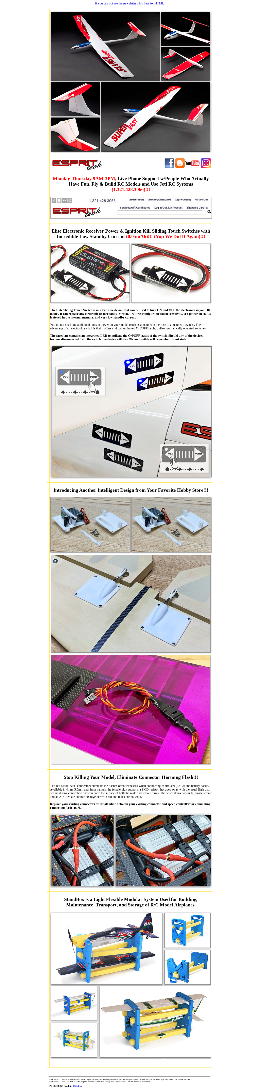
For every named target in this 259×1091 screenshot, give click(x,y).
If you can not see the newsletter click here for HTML (129, 3)
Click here (77, 1086)
